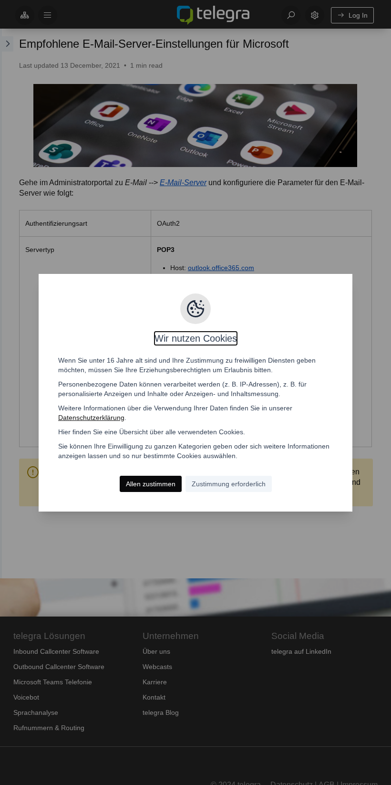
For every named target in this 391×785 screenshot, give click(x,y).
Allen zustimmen (150, 484)
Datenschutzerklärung (91, 417)
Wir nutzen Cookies (195, 338)
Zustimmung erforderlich (229, 484)
